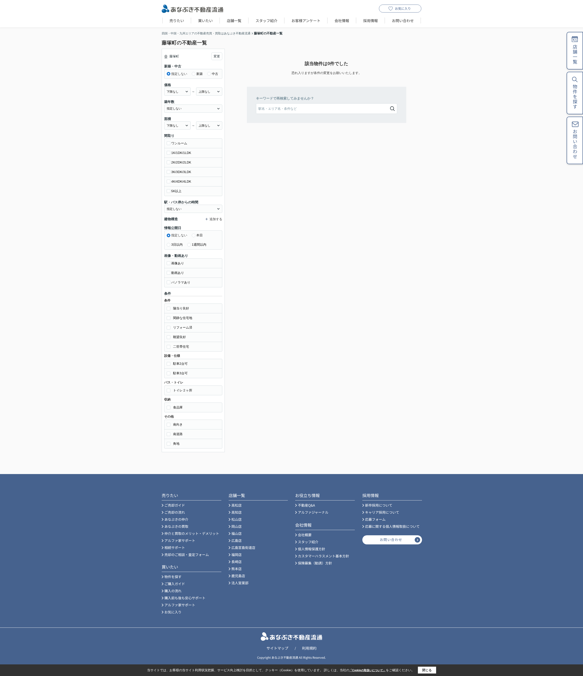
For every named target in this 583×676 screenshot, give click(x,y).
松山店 (236, 519)
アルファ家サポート (179, 540)
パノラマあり (180, 282)
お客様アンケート (306, 20)
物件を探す (173, 576)
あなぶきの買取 (176, 526)
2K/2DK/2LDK (181, 162)
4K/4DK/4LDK (181, 181)
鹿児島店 (238, 575)
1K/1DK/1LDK (181, 153)
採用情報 (370, 20)
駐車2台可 (180, 363)
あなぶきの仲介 (176, 519)
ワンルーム (179, 143)
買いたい (205, 20)
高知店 (236, 512)
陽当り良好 (181, 308)
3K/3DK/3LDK (181, 172)
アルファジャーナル (313, 512)
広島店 (236, 540)
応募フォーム (375, 519)
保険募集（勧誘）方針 (315, 563)
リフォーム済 (182, 327)
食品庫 (178, 407)
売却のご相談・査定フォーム (186, 554)
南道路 (178, 434)
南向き (178, 424)
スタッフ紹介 (266, 20)
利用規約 (309, 648)
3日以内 (177, 244)
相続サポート (174, 547)
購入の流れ (173, 590)
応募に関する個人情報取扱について (392, 526)
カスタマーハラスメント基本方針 (323, 556)
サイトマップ (277, 648)
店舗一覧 (234, 20)
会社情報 (342, 20)
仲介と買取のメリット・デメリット (191, 533)
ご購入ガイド (174, 583)
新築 (199, 74)
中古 (215, 74)
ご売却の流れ (174, 512)
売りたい (176, 20)
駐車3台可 (180, 373)
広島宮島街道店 (243, 547)
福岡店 (236, 554)
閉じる (427, 670)
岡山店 (236, 526)
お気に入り (403, 8)
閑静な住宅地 (182, 318)
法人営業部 (239, 582)
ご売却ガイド (174, 505)
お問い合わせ (403, 20)
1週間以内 (199, 244)
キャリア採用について (382, 512)
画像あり (177, 263)
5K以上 (176, 191)
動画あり (177, 273)
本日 (199, 235)
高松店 (236, 505)
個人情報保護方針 (311, 548)
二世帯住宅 (181, 346)
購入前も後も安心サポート (184, 597)
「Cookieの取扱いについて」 (367, 670)
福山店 (236, 533)
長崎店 (236, 561)
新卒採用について (378, 505)
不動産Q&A (306, 505)
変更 (217, 56)
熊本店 (236, 568)
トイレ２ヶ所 (182, 390)
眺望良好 (179, 337)
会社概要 (305, 534)
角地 (176, 443)
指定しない (179, 74)
